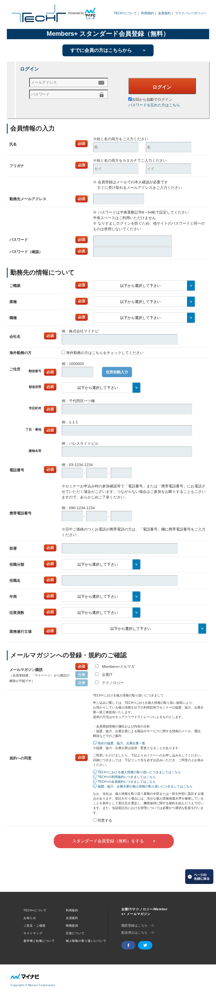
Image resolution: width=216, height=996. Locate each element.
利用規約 (147, 13)
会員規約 (164, 13)
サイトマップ (32, 933)
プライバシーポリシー (191, 13)
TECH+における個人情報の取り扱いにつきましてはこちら (139, 772)
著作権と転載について (39, 940)
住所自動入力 (117, 372)
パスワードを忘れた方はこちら (154, 105)
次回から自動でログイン (152, 99)
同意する (104, 820)
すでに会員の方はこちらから (101, 50)
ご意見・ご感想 (34, 925)
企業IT (107, 675)
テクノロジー (113, 683)
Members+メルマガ (118, 666)
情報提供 (72, 925)
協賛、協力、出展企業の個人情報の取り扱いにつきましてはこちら (145, 786)
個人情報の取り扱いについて (86, 940)
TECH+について (125, 13)
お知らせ (29, 917)
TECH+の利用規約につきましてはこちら (127, 777)
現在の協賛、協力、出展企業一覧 (121, 743)
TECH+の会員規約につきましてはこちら (127, 781)
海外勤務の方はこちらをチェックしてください (105, 353)
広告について (75, 933)
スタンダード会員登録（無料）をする (108, 841)
